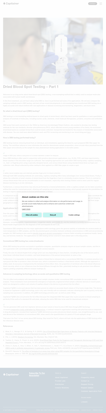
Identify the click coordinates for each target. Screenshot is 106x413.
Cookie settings (74, 215)
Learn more (26, 209)
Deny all (53, 215)
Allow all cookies (32, 215)
